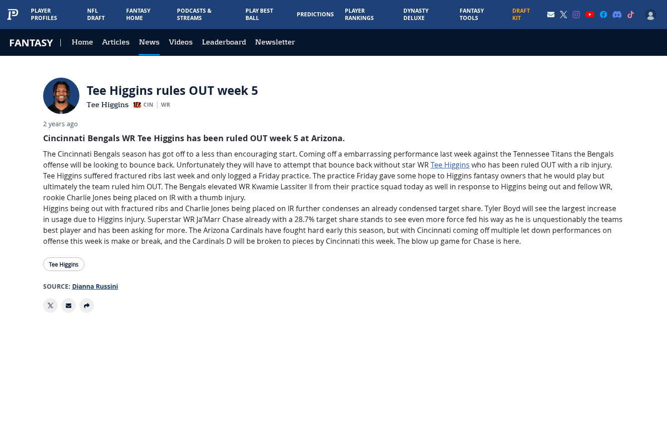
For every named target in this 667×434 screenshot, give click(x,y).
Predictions (315, 14)
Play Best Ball (259, 14)
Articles (116, 42)
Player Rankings (359, 14)
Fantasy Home (138, 14)
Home (82, 42)
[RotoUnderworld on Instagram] (576, 14)
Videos (181, 42)
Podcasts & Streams (194, 14)
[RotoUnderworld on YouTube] (589, 14)
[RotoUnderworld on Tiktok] (630, 14)
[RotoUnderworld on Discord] (617, 14)
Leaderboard (224, 42)
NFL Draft (96, 14)
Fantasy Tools (472, 14)
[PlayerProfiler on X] (563, 14)
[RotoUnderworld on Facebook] (603, 14)
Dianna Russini (95, 286)
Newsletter (275, 42)
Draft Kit (521, 14)
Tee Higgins (108, 104)
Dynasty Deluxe (415, 14)
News (149, 42)
